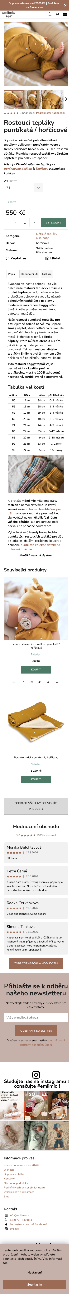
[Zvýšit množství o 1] (34, 222)
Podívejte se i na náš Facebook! (28, 1224)
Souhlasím (34, 1285)
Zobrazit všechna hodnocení (36, 963)
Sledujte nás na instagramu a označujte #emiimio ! (37, 1084)
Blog (6, 1196)
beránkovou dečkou (18, 169)
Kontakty (9, 1178)
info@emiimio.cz (19, 1215)
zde (5, 1263)
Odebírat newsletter (36, 1031)
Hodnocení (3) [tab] (29, 274)
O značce (9, 1170)
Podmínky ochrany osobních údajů (24, 1187)
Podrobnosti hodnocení (50, 113)
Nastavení (34, 1272)
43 (48, 682)
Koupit (56, 223)
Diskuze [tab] (46, 274)
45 (57, 682)
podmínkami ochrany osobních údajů (42, 1042)
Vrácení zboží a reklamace (19, 1192)
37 (22, 682)
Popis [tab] (11, 274)
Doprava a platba (14, 1174)
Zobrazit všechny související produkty (36, 806)
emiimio (14, 1229)
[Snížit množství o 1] (15, 222)
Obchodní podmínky (16, 1183)
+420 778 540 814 (21, 1220)
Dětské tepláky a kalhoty (46, 236)
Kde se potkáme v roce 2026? (21, 1165)
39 (31, 682)
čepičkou (42, 169)
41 (39, 682)
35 (13, 682)
